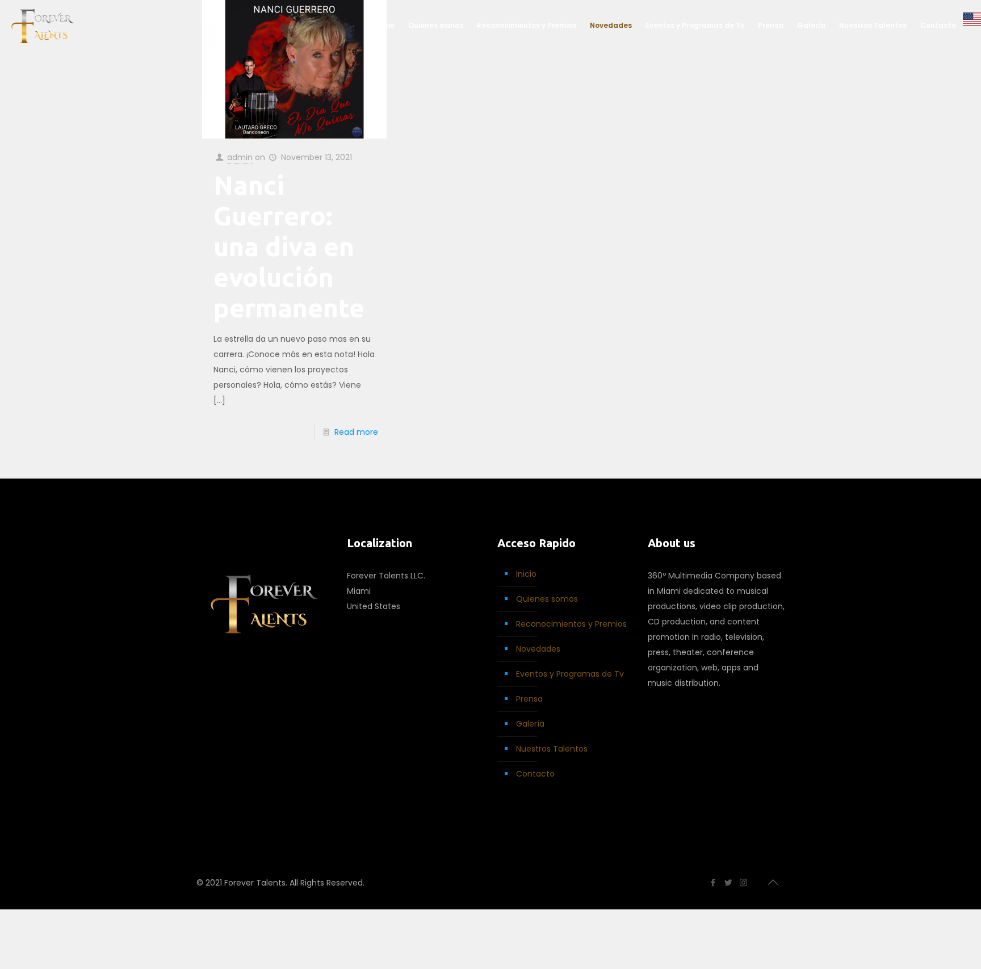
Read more (356, 432)
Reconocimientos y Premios (571, 624)
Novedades (538, 649)
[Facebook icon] (713, 882)
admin (240, 157)
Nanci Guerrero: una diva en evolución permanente (288, 246)
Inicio (526, 574)
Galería (530, 723)
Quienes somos (547, 599)
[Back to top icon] (773, 882)
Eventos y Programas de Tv (570, 673)
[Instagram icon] (743, 882)
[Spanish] (972, 25)
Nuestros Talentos (552, 748)
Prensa (529, 698)
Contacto (535, 773)
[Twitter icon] (728, 882)
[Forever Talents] (42, 25)
